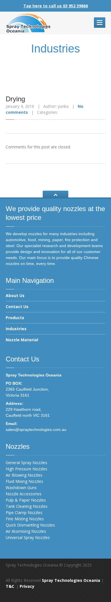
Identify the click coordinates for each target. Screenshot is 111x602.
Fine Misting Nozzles (25, 518)
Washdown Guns (21, 487)
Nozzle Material (22, 339)
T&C (10, 586)
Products (15, 317)
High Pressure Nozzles (26, 469)
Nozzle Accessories (24, 493)
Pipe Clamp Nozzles (24, 512)
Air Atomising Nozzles (26, 531)
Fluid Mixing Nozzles (24, 481)
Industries (16, 328)
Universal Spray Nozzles (28, 537)
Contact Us (17, 306)
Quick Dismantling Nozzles (30, 525)
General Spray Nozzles (26, 462)
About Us (15, 296)
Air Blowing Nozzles (24, 475)
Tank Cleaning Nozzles (27, 506)
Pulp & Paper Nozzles (26, 500)
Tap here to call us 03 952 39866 (55, 6)
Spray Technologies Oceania (71, 580)
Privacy (27, 586)
